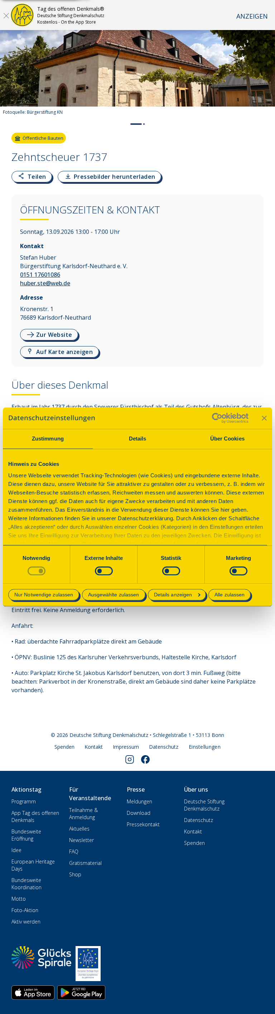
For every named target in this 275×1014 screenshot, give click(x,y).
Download (138, 812)
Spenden (64, 746)
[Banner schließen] (264, 417)
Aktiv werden (25, 921)
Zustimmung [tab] (48, 438)
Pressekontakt (143, 824)
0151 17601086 (40, 275)
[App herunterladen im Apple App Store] (32, 992)
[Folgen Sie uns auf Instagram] (129, 759)
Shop (75, 874)
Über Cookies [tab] (227, 438)
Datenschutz (163, 746)
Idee (16, 850)
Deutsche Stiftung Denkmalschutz (204, 805)
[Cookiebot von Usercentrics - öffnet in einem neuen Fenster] (217, 418)
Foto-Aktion (24, 910)
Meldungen (139, 801)
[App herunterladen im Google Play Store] (81, 992)
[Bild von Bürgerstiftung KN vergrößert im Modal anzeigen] (263, 98)
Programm (23, 801)
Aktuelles (79, 828)
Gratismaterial (85, 863)
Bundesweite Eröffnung (26, 835)
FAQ (73, 851)
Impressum (126, 746)
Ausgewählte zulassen (113, 595)
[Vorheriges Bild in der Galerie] (9, 77)
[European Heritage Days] (88, 963)
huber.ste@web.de (45, 283)
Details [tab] (137, 438)
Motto (18, 898)
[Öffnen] (6, 15)
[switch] (104, 570)
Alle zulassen (229, 595)
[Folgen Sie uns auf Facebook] (145, 759)
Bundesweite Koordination (26, 884)
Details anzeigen (173, 595)
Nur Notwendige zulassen (43, 595)
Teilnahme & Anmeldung (83, 814)
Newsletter (81, 840)
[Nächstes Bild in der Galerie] (265, 77)
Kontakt (94, 746)
